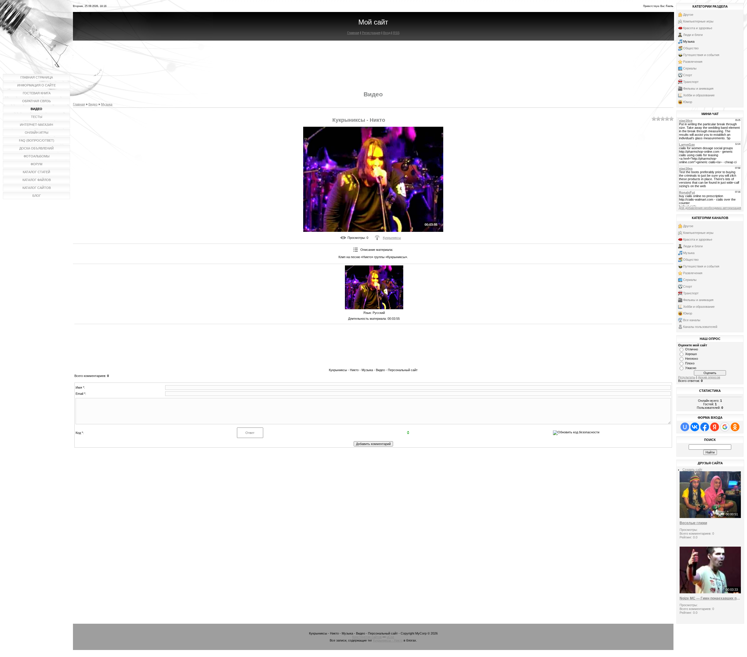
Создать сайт (692, 469)
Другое (688, 14)
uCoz (390, 637)
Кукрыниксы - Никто (388, 640)
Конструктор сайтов (367, 637)
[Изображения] (374, 287)
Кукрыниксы (392, 237)
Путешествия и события (701, 55)
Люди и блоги (693, 34)
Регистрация (371, 32)
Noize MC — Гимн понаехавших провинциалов (710, 598)
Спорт (687, 75)
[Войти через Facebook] (704, 427)
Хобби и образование (699, 95)
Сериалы (690, 68)
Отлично (691, 349)
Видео (92, 104)
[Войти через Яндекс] (714, 427)
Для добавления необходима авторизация (710, 208)
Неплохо (691, 358)
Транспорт (691, 82)
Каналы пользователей (700, 326)
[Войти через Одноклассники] (735, 427)
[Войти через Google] (724, 427)
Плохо (689, 363)
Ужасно (690, 368)
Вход (386, 32)
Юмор (687, 102)
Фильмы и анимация (698, 88)
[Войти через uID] (684, 427)
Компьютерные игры (698, 21)
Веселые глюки (693, 523)
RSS (396, 32)
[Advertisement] (373, 61)
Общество (691, 48)
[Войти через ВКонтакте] (694, 427)
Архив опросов (709, 377)
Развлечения (692, 61)
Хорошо (691, 354)
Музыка (106, 104)
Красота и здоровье (697, 28)
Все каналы (691, 320)
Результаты (686, 377)
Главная (353, 32)
